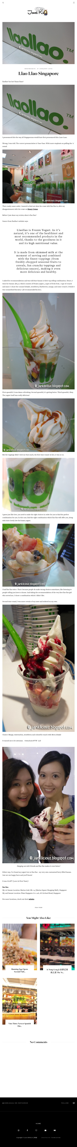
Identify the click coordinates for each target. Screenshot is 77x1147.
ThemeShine (56, 1137)
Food (40, 907)
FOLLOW (65, 1103)
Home (38, 1123)
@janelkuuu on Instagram (15, 1103)
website (31, 899)
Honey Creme (33, 209)
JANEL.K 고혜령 (32, 1137)
